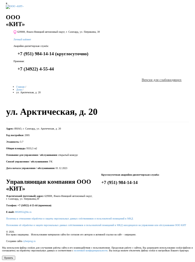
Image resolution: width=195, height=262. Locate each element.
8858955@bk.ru (23, 212)
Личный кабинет (22, 39)
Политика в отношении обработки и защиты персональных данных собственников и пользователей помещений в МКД (69, 218)
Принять (8, 257)
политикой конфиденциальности (90, 250)
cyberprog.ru (29, 241)
